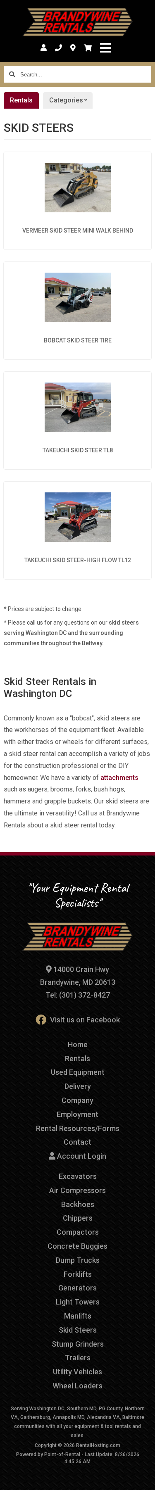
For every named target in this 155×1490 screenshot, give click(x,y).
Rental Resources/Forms (77, 1128)
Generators (77, 1287)
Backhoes (77, 1204)
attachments (119, 778)
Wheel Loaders (77, 1385)
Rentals (21, 100)
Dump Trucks (78, 1260)
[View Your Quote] (88, 48)
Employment (77, 1114)
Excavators (78, 1176)
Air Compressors (77, 1190)
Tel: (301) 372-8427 (77, 995)
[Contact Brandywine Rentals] (73, 48)
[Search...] (12, 74)
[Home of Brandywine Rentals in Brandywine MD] (77, 22)
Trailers (78, 1357)
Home (78, 1044)
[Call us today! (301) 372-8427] (58, 48)
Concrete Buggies (77, 1246)
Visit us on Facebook (85, 1019)
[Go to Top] (143, 1478)
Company (77, 1100)
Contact (77, 1142)
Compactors (78, 1232)
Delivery (77, 1086)
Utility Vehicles (77, 1371)
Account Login (80, 1156)
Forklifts (78, 1274)
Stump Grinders (78, 1344)
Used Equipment (78, 1072)
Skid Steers (78, 1330)
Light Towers (78, 1302)
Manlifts (77, 1316)
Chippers (78, 1218)
